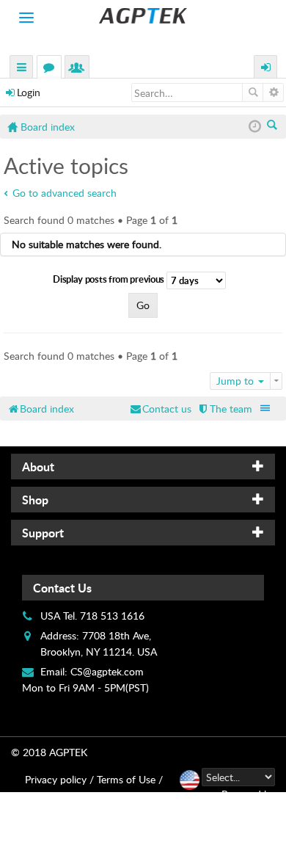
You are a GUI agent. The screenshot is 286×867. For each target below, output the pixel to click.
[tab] (143, 466)
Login (28, 92)
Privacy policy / (59, 779)
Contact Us (62, 587)
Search (252, 92)
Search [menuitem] (273, 126)
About (38, 466)
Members (80, 68)
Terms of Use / (130, 779)
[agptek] (143, 16)
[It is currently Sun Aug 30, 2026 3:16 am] (255, 127)
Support (43, 532)
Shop (35, 499)
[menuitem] (224, 409)
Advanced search (273, 92)
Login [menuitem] (266, 68)
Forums (52, 68)
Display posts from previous (109, 279)
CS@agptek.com (107, 671)
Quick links (22, 68)
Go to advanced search (64, 193)
